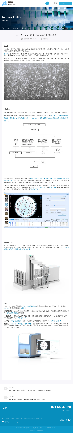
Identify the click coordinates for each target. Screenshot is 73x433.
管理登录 (32, 430)
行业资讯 (68, 28)
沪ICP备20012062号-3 (51, 428)
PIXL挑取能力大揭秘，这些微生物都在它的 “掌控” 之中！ (27, 399)
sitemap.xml (40, 430)
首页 (8, 28)
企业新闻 (23, 28)
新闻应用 (15, 28)
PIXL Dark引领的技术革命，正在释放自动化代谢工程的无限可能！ (30, 390)
